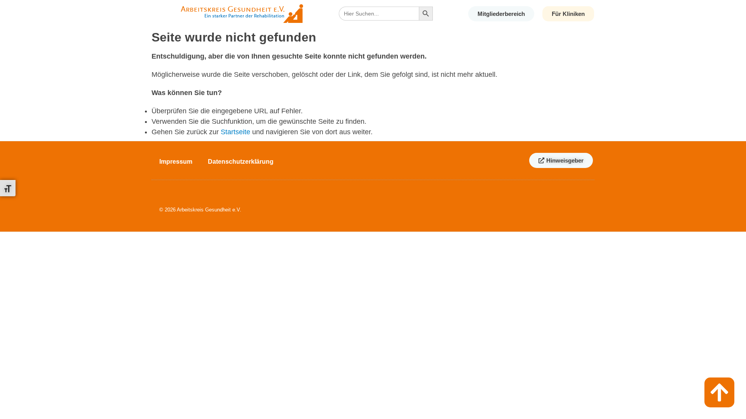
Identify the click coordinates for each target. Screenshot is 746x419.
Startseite (235, 132)
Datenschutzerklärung (241, 161)
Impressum (175, 161)
